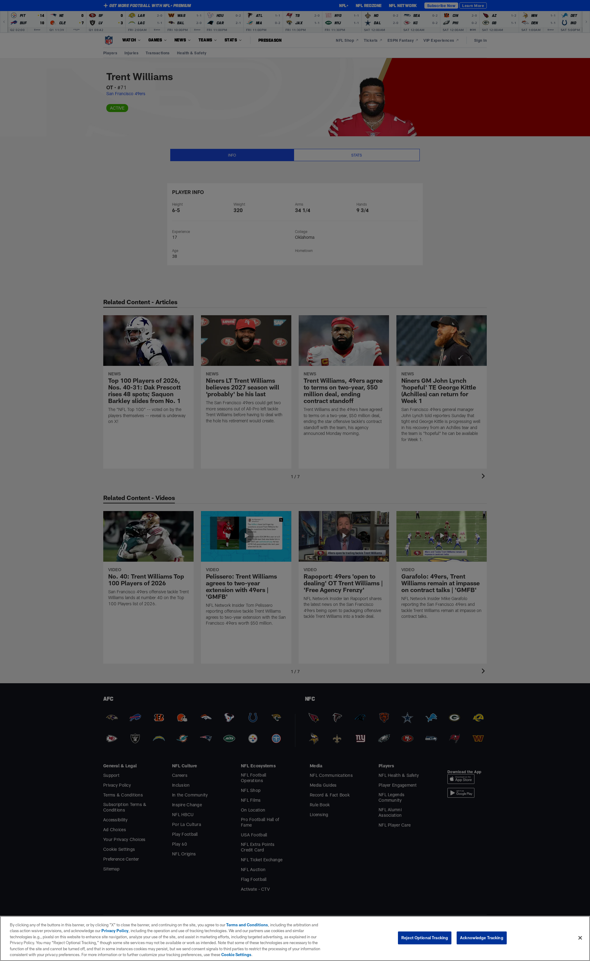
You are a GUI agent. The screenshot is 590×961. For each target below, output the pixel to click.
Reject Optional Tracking (424, 937)
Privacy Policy (114, 930)
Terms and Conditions (247, 924)
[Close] (580, 938)
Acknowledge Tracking (481, 937)
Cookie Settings (236, 954)
